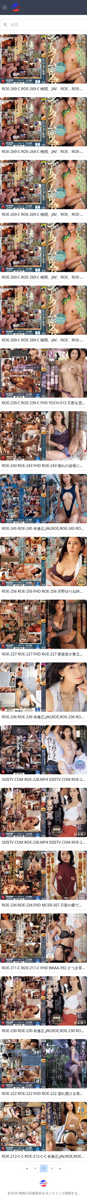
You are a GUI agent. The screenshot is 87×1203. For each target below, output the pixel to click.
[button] (35, 1168)
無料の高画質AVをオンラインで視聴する (48, 1193)
